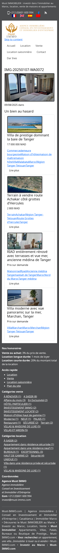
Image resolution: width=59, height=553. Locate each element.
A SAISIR (30, 396)
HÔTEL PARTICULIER (17, 404)
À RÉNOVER (12, 396)
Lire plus (14, 170)
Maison (11, 271)
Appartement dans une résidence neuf (28, 448)
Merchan (35, 327)
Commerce (13, 150)
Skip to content (13, 39)
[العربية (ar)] (38, 15)
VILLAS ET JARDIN (16, 430)
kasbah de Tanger (26, 275)
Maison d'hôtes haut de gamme (24, 415)
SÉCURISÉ (30, 422)
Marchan (17, 327)
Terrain (11, 214)
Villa (15, 162)
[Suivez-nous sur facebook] (38, 12)
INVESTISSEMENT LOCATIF (21, 411)
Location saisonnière (19, 382)
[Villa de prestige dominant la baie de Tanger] (24, 124)
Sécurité (37, 455)
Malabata (23, 162)
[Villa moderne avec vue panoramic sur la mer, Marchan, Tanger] (24, 297)
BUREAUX (11, 452)
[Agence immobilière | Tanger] (29, 30)
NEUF (26, 419)
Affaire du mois (14, 400)
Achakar (20, 214)
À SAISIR (10, 440)
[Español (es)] (30, 15)
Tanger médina (28, 278)
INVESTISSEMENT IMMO (20, 407)
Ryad (23, 271)
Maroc (32, 162)
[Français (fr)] (14, 15)
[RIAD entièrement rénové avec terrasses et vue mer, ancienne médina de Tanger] (24, 240)
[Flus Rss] (45, 12)
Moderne (11, 419)
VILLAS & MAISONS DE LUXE (22, 426)
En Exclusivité (38, 400)
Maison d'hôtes (30, 154)
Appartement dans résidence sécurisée (29, 444)
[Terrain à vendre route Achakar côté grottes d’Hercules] (24, 184)
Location (12, 374)
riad (18, 271)
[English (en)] (22, 15)
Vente (10, 378)
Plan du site (14, 386)
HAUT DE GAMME (16, 455)
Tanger (30, 165)
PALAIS (39, 419)
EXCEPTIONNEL (32, 452)
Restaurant (12, 422)
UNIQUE (10, 459)
